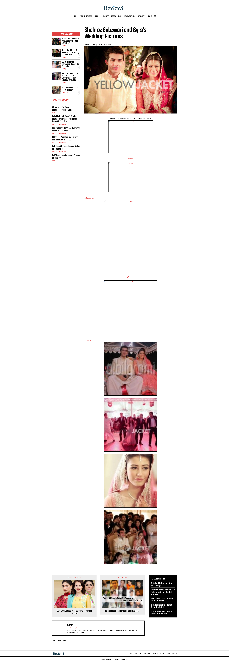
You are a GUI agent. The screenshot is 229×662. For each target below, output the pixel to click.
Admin (93, 44)
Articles (65, 92)
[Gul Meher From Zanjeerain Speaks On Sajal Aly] (56, 64)
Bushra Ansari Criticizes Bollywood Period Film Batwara (66, 129)
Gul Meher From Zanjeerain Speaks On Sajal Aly (70, 64)
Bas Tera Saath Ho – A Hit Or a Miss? (70, 88)
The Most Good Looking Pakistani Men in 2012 (122, 611)
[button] (155, 16)
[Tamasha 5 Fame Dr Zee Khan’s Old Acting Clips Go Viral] (56, 53)
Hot (64, 45)
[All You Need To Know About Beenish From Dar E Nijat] (56, 41)
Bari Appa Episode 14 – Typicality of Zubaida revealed (74, 612)
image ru (87, 340)
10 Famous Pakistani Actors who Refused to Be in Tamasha (65, 138)
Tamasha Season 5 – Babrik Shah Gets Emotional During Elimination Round (70, 76)
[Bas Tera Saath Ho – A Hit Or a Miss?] (56, 90)
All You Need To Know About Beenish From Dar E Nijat (70, 40)
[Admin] (60, 628)
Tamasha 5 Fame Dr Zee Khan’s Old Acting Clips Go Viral (70, 52)
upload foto (130, 277)
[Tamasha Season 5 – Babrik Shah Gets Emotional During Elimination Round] (56, 76)
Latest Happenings (59, 124)
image (130, 158)
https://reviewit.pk (72, 628)
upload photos (89, 198)
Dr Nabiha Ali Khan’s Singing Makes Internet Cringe (66, 147)
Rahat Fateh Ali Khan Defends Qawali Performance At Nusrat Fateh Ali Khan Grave (64, 119)
